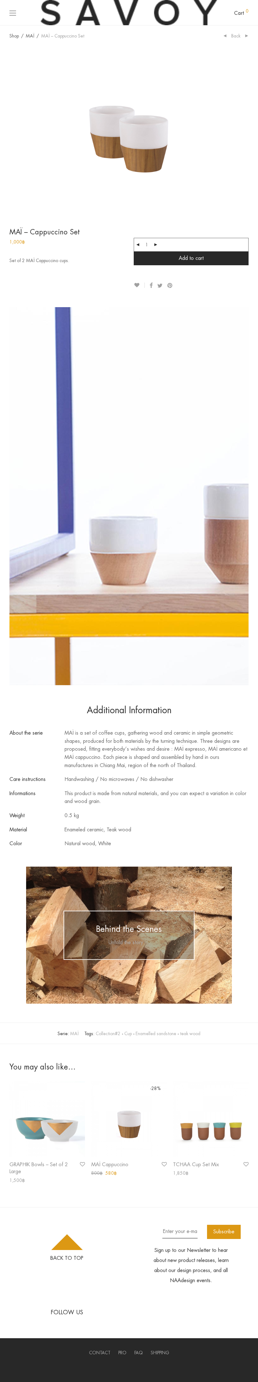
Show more (17, 1180)
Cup (128, 1033)
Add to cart (191, 258)
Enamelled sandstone (156, 1033)
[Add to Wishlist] (139, 285)
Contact (99, 1353)
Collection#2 (108, 1033)
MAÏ (30, 36)
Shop (14, 36)
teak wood (190, 1033)
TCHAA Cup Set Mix (196, 1164)
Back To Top (66, 1258)
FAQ (138, 1353)
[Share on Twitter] (160, 286)
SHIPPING (160, 1353)
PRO (122, 1353)
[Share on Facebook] (151, 286)
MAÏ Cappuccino (109, 1164)
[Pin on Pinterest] (170, 286)
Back (235, 36)
